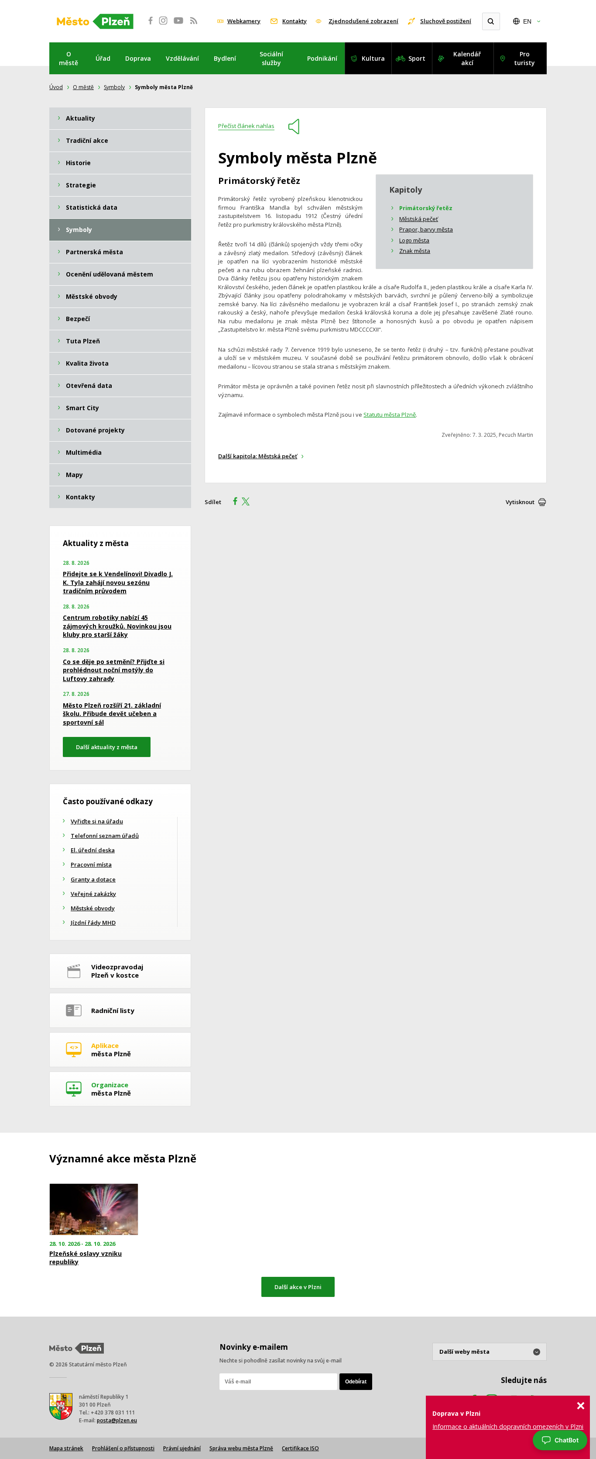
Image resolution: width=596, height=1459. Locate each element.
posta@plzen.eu (117, 1420)
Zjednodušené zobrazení (363, 21)
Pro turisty (524, 58)
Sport (416, 58)
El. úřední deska (93, 850)
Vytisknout (520, 502)
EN (527, 21)
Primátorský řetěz (425, 208)
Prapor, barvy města (426, 229)
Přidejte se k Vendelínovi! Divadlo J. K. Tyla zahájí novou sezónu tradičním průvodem (118, 582)
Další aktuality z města (106, 747)
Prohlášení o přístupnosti (123, 1448)
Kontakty (294, 21)
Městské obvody (93, 908)
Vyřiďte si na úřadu (97, 821)
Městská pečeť (418, 219)
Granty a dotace (93, 879)
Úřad (103, 58)
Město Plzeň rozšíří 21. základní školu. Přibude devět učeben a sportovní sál (112, 713)
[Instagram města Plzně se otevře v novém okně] (163, 25)
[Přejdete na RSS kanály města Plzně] (194, 25)
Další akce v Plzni (298, 1287)
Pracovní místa (91, 864)
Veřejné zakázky (93, 894)
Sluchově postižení (445, 21)
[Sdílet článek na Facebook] (233, 502)
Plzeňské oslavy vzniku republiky (85, 1257)
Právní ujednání (182, 1448)
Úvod (56, 87)
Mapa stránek (66, 1448)
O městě (68, 58)
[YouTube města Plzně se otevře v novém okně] (178, 25)
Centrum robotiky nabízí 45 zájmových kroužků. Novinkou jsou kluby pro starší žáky (117, 626)
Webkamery (243, 21)
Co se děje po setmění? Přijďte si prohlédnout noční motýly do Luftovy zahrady (113, 670)
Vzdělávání (182, 58)
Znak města (414, 251)
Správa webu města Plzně (241, 1448)
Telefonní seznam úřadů (105, 836)
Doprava (138, 58)
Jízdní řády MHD (93, 923)
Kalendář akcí (467, 58)
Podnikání (322, 58)
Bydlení (225, 58)
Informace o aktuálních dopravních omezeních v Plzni (507, 1426)
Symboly (114, 87)
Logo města (414, 240)
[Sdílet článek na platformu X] (249, 502)
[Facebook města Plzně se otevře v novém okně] (148, 25)
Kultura (373, 58)
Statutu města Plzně (389, 414)
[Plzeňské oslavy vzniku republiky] (93, 1209)
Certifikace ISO (300, 1448)
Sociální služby (271, 58)
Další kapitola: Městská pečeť (257, 456)
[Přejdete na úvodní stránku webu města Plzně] (95, 21)
